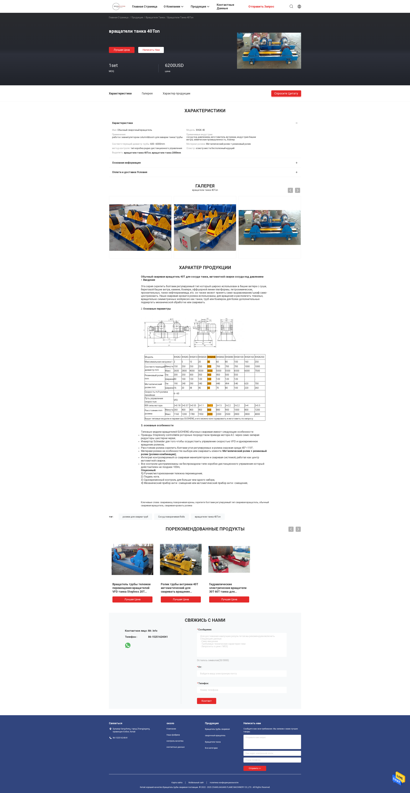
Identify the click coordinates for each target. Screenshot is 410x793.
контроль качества (175, 741)
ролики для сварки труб (135, 516)
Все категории (211, 748)
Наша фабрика (173, 735)
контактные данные (175, 747)
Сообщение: (205, 629)
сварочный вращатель (215, 735)
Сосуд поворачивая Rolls (171, 516)
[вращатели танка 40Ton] (269, 50)
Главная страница (118, 17)
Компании (171, 729)
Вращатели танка (155, 17)
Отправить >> (255, 768)
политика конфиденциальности (224, 782)
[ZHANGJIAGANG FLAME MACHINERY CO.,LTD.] (118, 6)
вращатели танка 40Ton (208, 516)
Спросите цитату (286, 93)
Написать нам (151, 49)
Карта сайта (177, 782)
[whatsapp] (128, 645)
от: (200, 667)
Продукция (137, 17)
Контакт (206, 700)
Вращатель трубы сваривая (217, 729)
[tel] (137, 645)
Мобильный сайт (196, 782)
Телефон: (203, 683)
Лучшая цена (122, 49)
